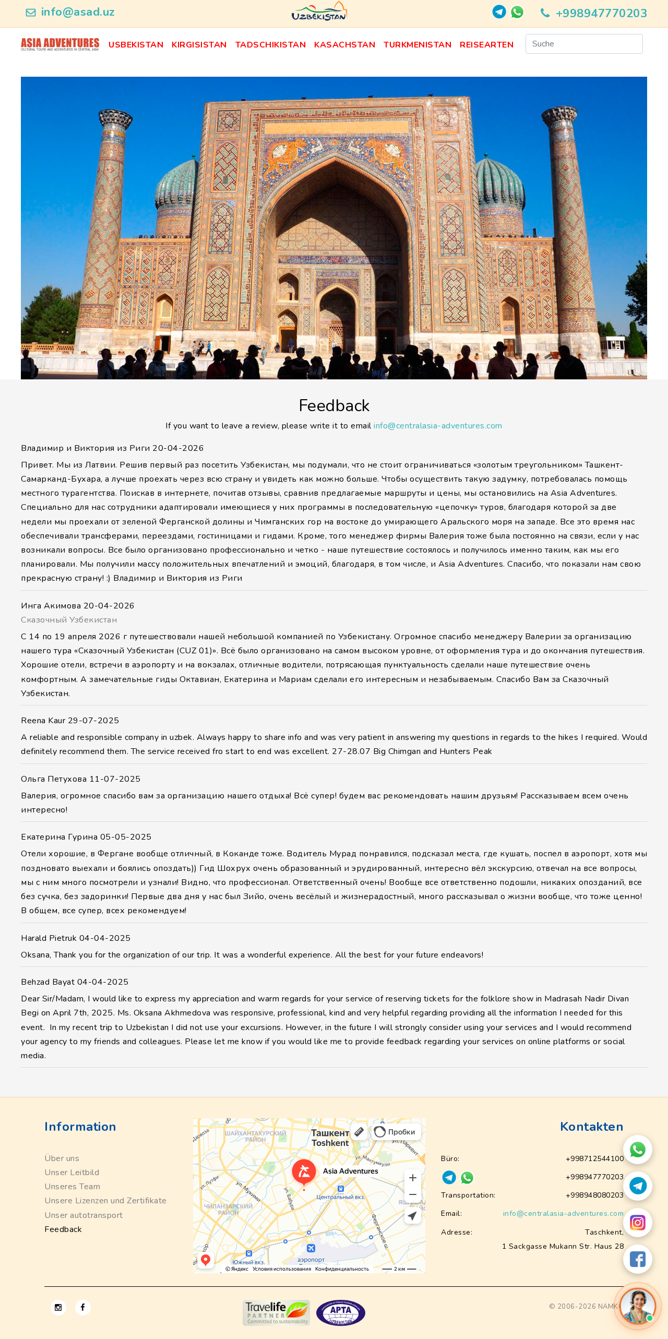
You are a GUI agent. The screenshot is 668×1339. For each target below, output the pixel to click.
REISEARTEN (487, 45)
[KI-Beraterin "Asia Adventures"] (638, 1306)
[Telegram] (637, 1186)
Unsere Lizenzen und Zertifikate (105, 1200)
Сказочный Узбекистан (69, 620)
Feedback (63, 1229)
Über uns (61, 1158)
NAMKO (611, 1306)
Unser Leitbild (71, 1172)
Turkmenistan (417, 45)
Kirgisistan (199, 45)
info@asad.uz (78, 12)
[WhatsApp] (637, 1149)
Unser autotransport (83, 1215)
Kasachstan (344, 45)
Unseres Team (72, 1186)
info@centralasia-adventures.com (438, 426)
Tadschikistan (270, 45)
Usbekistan (136, 45)
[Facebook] (637, 1259)
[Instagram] (637, 1222)
